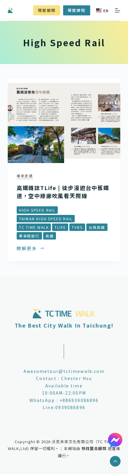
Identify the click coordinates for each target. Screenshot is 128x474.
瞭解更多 (27, 248)
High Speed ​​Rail (37, 210)
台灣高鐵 (97, 227)
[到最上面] (115, 461)
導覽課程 (76, 10)
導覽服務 (47, 10)
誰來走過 (25, 175)
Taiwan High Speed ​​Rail (46, 218)
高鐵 (50, 235)
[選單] (117, 10)
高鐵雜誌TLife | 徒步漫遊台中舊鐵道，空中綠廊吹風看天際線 (63, 192)
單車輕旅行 (29, 235)
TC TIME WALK (34, 227)
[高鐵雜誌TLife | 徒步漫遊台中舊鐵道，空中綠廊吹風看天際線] (64, 121)
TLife (60, 227)
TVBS (77, 227)
